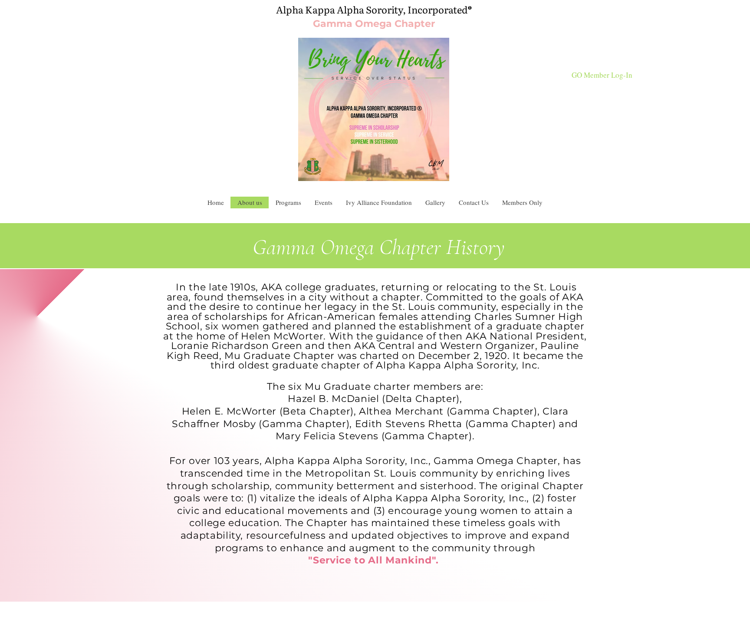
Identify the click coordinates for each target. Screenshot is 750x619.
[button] (473, 202)
